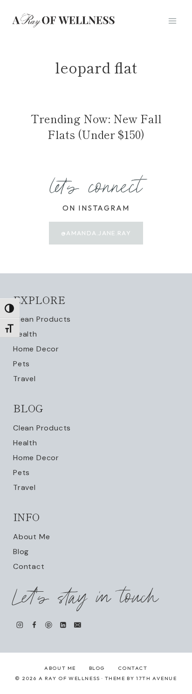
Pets (21, 364)
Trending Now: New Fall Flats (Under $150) (96, 126)
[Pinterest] (48, 625)
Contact (29, 566)
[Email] (77, 625)
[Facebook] (34, 625)
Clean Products (42, 319)
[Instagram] (20, 625)
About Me (31, 537)
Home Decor (36, 349)
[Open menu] (172, 20)
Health (25, 334)
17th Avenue (156, 678)
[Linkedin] (63, 625)
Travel (24, 378)
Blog (21, 551)
